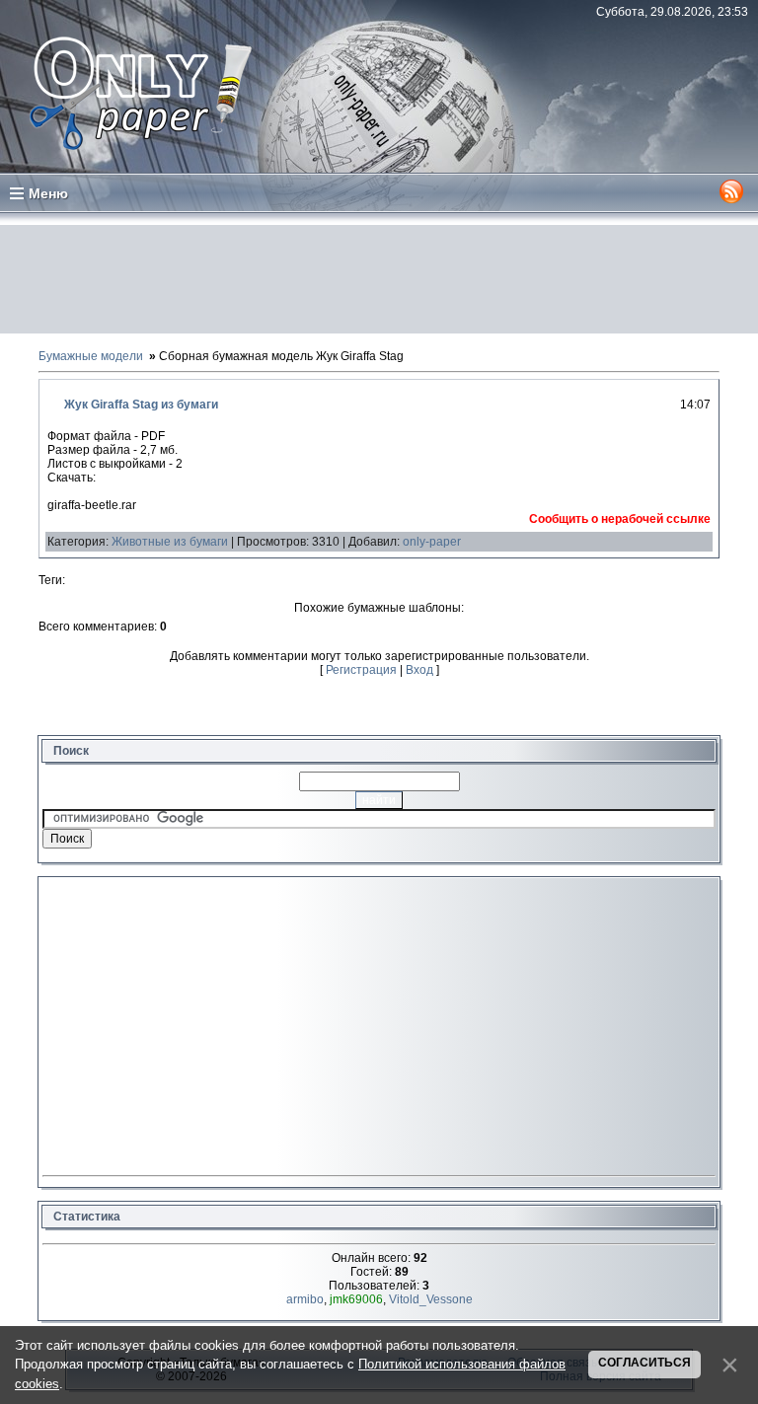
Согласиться (644, 1362)
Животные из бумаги (170, 542)
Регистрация (361, 670)
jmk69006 (356, 1299)
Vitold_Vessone (431, 1299)
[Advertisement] (379, 279)
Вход (419, 670)
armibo (305, 1299)
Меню (48, 193)
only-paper (432, 542)
